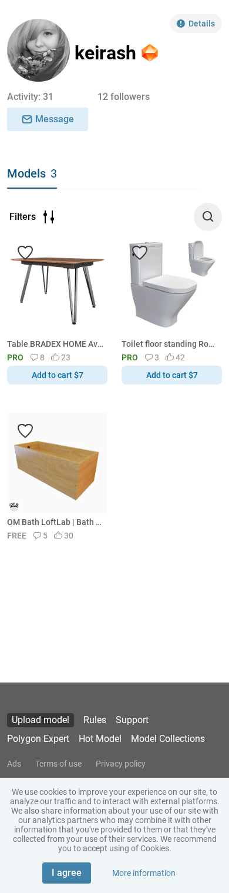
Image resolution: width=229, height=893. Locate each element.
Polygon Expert (38, 738)
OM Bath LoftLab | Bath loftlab (55, 522)
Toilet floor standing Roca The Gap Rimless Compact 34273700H (170, 344)
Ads (14, 763)
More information (144, 873)
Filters (22, 216)
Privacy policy (121, 763)
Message (54, 119)
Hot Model (100, 738)
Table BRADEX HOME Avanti (55, 344)
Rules (94, 719)
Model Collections (168, 738)
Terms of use (58, 763)
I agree (67, 872)
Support (132, 719)
